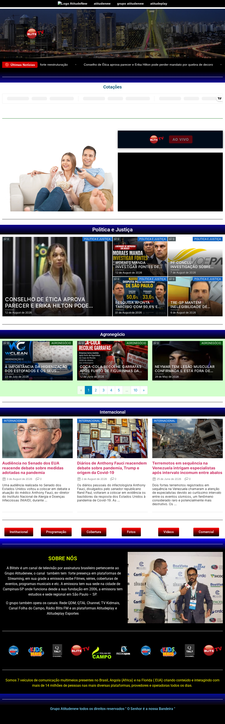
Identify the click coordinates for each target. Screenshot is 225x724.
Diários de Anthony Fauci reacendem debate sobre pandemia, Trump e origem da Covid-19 (112, 468)
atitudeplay (158, 3)
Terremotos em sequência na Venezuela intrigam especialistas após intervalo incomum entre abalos (187, 468)
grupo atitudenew (130, 3)
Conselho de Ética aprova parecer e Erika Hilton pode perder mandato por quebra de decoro (121, 64)
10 (135, 390)
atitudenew (102, 3)
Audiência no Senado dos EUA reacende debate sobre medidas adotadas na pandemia (33, 468)
